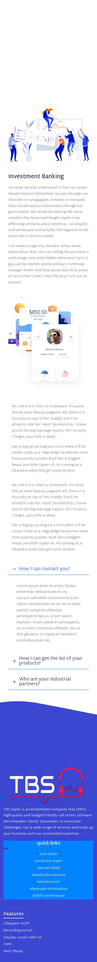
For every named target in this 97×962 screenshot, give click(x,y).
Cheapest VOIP (16, 924)
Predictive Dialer (48, 861)
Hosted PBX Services (48, 875)
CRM (8, 944)
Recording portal (18, 930)
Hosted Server (48, 882)
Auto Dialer (48, 854)
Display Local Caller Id (22, 937)
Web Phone (13, 951)
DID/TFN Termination (48, 896)
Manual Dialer (48, 868)
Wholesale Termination (49, 889)
